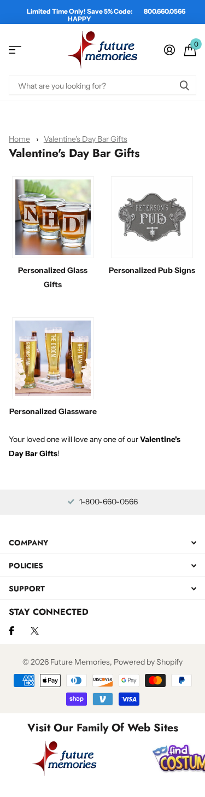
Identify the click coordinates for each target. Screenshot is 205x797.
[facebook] (11, 630)
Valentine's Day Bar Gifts (85, 139)
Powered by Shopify (148, 662)
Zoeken (184, 85)
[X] (35, 631)
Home (19, 139)
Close (102, 542)
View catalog (15, 50)
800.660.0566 (164, 11)
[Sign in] (169, 50)
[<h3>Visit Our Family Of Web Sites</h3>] (64, 758)
